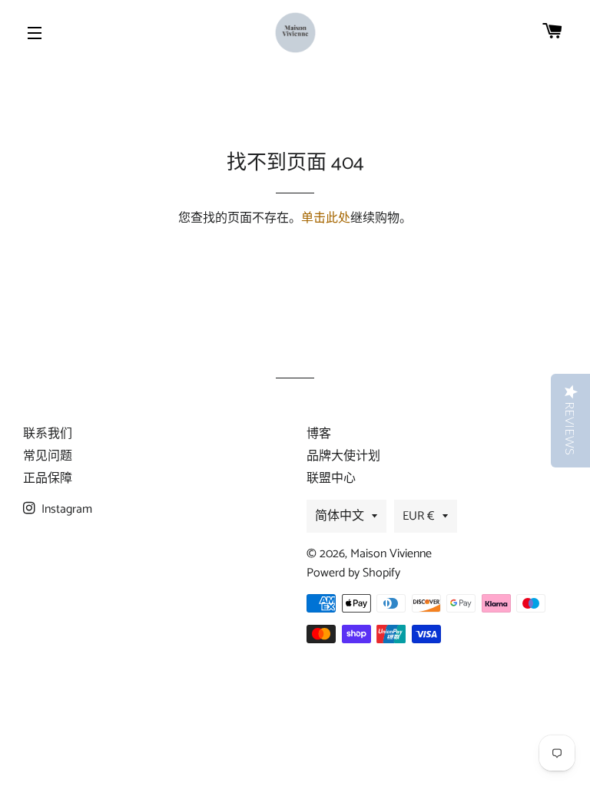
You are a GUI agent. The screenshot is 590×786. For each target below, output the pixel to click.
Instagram (65, 509)
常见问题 (47, 456)
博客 (319, 434)
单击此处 (325, 218)
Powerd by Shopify (353, 573)
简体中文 (339, 516)
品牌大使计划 (343, 456)
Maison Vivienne (391, 553)
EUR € (419, 516)
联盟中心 (331, 478)
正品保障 (47, 478)
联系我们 (47, 434)
